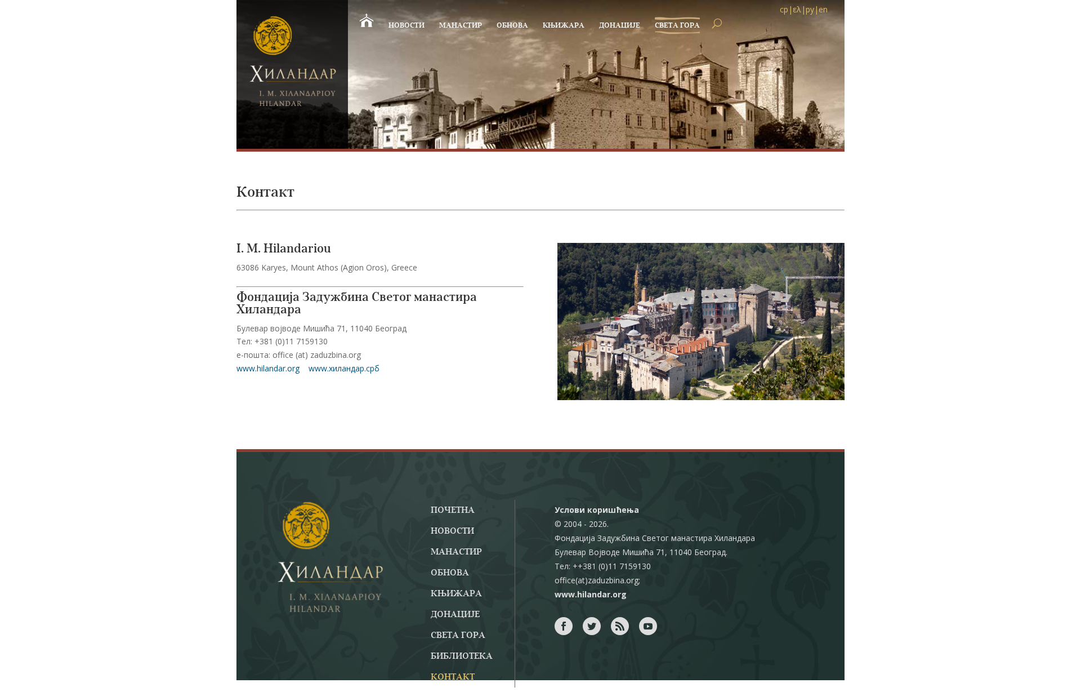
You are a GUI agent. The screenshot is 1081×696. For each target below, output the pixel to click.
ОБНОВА (512, 25)
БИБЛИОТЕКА (462, 656)
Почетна (453, 510)
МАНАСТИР (460, 25)
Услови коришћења (597, 509)
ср (784, 9)
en (823, 9)
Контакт (453, 677)
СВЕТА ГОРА (677, 25)
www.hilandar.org (268, 368)
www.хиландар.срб (344, 368)
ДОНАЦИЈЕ (619, 25)
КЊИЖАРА (563, 25)
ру (810, 9)
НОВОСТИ (406, 25)
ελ (797, 9)
